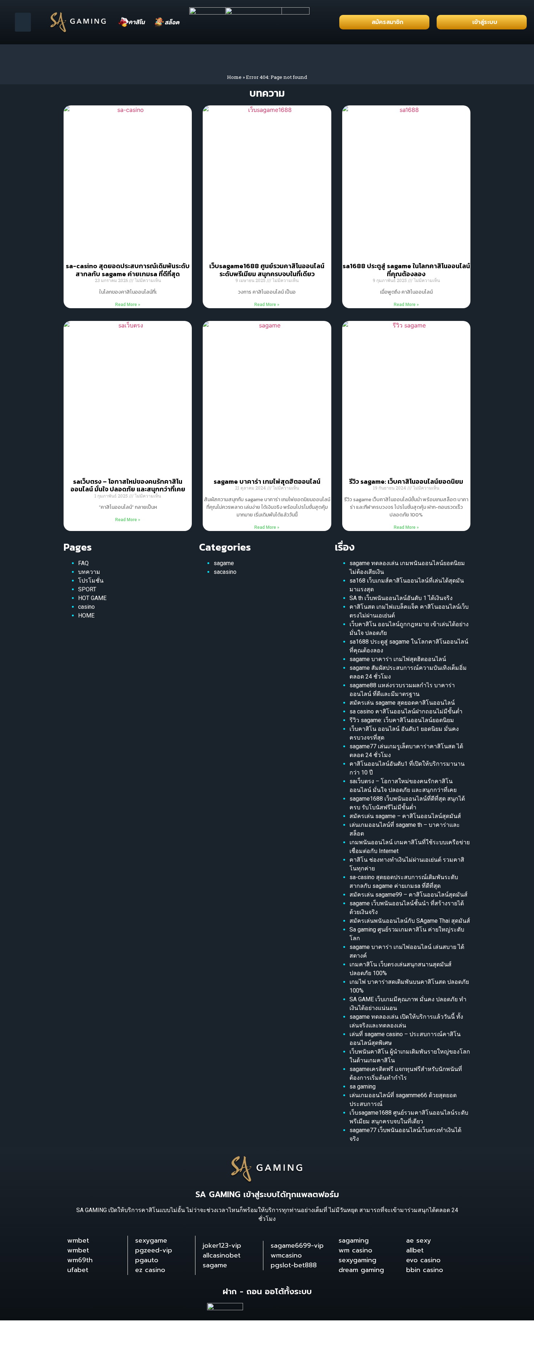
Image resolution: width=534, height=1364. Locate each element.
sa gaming (362, 1086)
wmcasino (286, 1255)
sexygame (151, 1240)
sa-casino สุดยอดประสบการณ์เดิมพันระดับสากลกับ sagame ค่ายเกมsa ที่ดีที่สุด (128, 270)
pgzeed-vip (153, 1250)
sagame (224, 563)
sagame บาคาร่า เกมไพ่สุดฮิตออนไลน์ (267, 481)
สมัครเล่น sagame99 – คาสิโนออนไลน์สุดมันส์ (408, 894)
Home (234, 77)
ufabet (77, 1270)
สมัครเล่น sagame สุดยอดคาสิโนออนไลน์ (402, 702)
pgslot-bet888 (294, 1265)
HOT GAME (92, 598)
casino (86, 606)
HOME (86, 615)
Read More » (127, 304)
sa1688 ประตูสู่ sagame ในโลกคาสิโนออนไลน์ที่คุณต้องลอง (406, 270)
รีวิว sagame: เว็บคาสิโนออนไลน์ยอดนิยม (406, 481)
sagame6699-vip (297, 1245)
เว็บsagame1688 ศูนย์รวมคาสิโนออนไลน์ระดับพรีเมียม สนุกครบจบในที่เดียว (266, 270)
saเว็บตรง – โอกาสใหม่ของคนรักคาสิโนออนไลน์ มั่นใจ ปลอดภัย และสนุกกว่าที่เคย (127, 485)
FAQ (83, 563)
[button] (23, 22)
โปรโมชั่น (91, 580)
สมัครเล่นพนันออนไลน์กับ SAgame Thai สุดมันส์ (409, 920)
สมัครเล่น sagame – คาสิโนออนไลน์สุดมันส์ (405, 816)
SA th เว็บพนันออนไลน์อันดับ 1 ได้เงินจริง (401, 598)
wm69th (80, 1260)
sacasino (225, 571)
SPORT (87, 589)
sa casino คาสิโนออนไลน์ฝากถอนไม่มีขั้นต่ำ (405, 711)
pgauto (146, 1260)
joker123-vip (222, 1245)
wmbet (78, 1240)
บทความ (89, 571)
